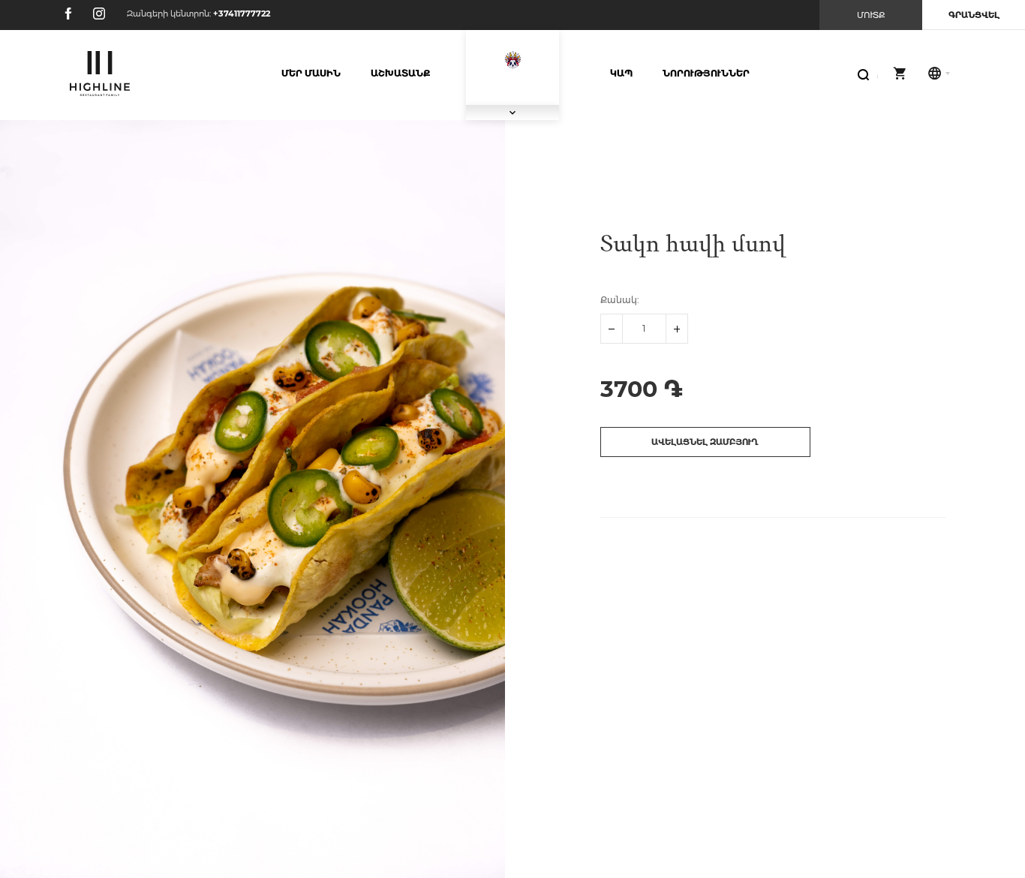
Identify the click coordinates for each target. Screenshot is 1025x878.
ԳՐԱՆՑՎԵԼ (973, 15)
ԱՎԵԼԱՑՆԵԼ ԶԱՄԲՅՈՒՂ (705, 442)
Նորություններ (706, 73)
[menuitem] (311, 73)
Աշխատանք (400, 73)
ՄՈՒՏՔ (871, 15)
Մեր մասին (311, 73)
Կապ (621, 73)
